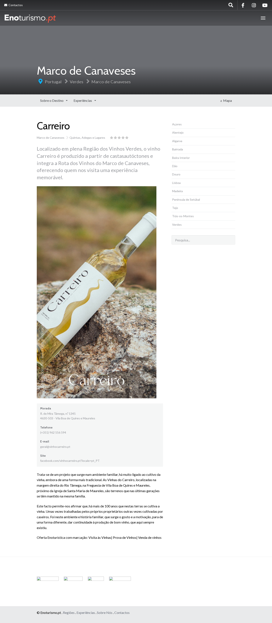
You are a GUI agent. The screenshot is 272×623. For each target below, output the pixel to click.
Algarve (177, 141)
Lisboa (176, 183)
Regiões (69, 612)
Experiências (83, 100)
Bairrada (177, 149)
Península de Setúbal (186, 199)
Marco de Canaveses (111, 81)
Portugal (53, 81)
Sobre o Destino (52, 100)
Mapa (227, 100)
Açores (177, 124)
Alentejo (178, 132)
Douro (176, 174)
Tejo (175, 208)
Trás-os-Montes (183, 216)
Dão (174, 166)
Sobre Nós (104, 612)
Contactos (15, 5)
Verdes (76, 81)
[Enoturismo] (30, 18)
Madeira (177, 191)
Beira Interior (181, 158)
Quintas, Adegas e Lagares (87, 137)
